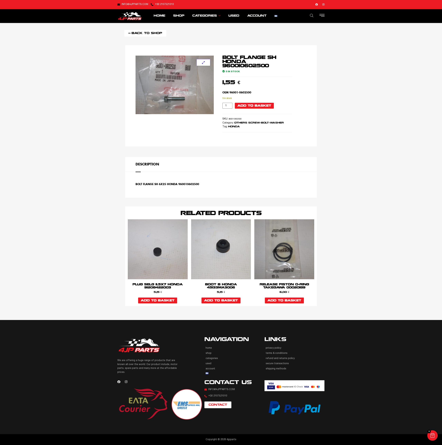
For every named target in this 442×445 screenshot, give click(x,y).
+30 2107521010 (164, 4)
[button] (432, 435)
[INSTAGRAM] (323, 4)
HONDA (234, 127)
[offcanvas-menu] (322, 16)
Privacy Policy (273, 348)
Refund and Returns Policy (280, 358)
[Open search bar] (311, 15)
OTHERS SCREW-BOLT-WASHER (259, 123)
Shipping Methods (276, 369)
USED (233, 16)
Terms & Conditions (276, 353)
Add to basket (254, 105)
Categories (204, 16)
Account (257, 16)
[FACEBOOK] (316, 4)
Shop (178, 16)
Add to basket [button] (158, 300)
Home (159, 16)
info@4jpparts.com (135, 4)
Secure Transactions (277, 363)
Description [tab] (147, 164)
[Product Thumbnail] (203, 62)
